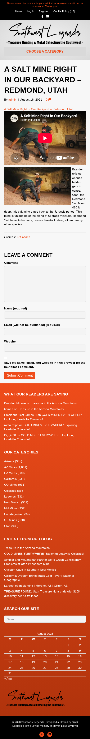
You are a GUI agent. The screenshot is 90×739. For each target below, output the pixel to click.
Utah (7, 526)
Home (18, 11)
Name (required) (15, 308)
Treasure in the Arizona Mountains (54, 403)
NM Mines (11, 508)
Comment (11, 262)
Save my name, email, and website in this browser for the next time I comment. (44, 364)
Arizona (9, 461)
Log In (30, 11)
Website (10, 341)
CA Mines (10, 473)
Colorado (10, 490)
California (10, 478)
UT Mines (23, 237)
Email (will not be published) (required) (32, 324)
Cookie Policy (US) (64, 11)
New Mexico (12, 502)
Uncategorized (13, 514)
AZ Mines (10, 467)
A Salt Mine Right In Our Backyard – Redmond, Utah (38, 109)
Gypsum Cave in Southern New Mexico (30, 569)
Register (44, 11)
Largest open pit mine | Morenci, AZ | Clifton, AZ (36, 585)
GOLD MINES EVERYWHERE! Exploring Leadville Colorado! (44, 553)
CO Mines (10, 484)
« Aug (8, 678)
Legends (10, 496)
